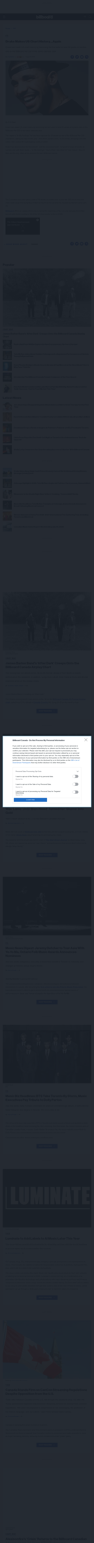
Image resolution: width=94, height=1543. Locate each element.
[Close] (86, 740)
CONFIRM (30, 800)
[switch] (75, 776)
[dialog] (47, 771)
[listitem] (47, 771)
